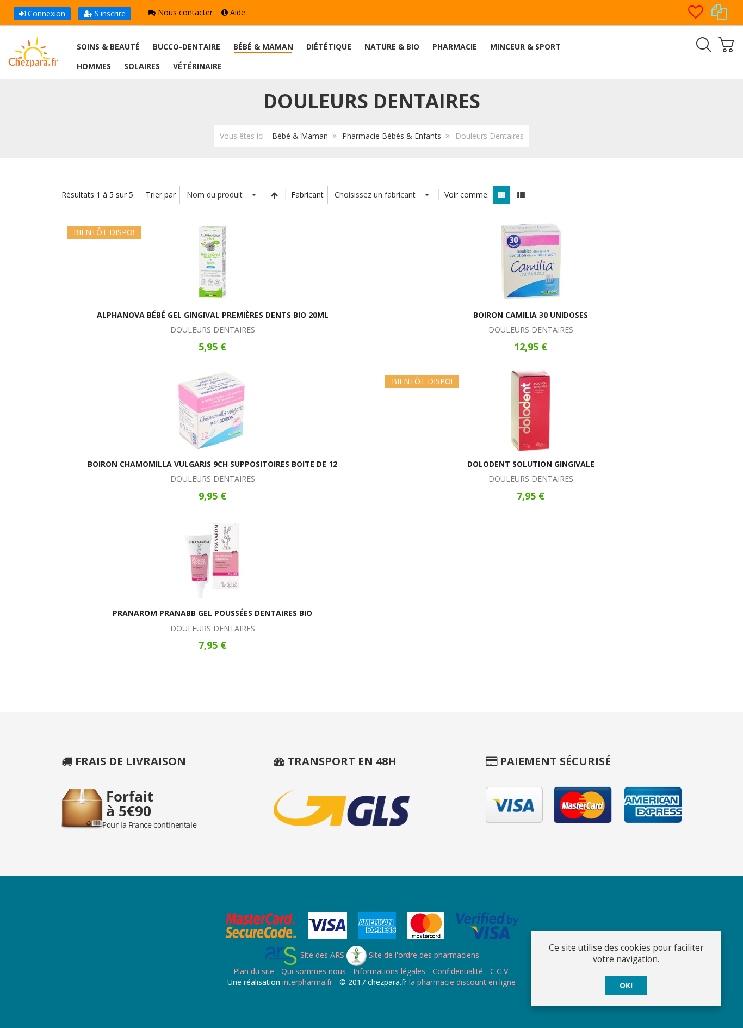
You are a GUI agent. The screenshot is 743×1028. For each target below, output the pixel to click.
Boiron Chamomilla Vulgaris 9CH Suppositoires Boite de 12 (212, 464)
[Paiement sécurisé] (371, 927)
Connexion (45, 13)
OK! (626, 985)
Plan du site (253, 971)
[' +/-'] (274, 195)
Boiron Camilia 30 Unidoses (530, 315)
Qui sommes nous (313, 971)
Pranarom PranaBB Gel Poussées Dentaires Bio (212, 613)
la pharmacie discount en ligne (462, 982)
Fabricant (307, 194)
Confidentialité (457, 971)
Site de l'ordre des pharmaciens (423, 955)
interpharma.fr (306, 982)
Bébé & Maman (300, 136)
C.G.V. (500, 971)
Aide (236, 12)
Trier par (161, 194)
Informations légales (389, 971)
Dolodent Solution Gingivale (531, 464)
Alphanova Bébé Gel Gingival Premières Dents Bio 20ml (213, 315)
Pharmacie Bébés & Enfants (391, 136)
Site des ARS (321, 955)
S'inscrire (109, 13)
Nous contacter (184, 12)
